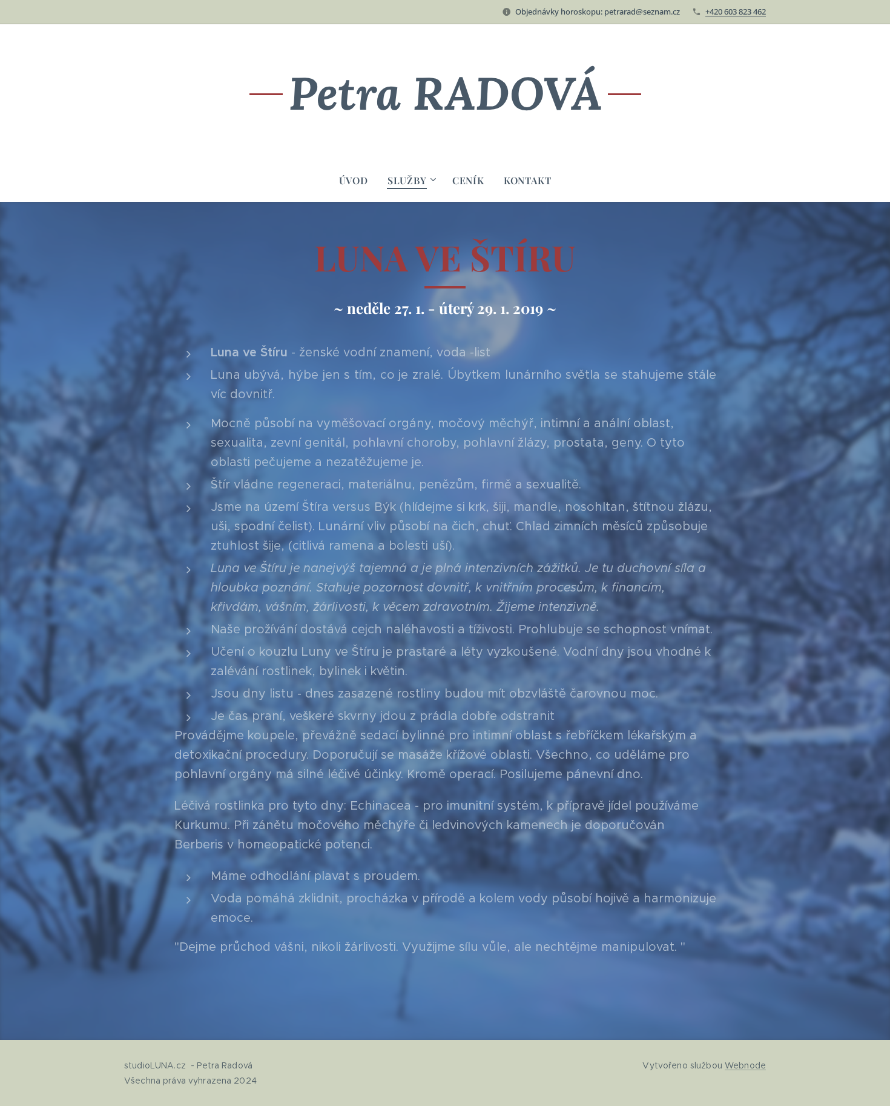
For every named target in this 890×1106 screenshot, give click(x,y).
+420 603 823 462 (735, 11)
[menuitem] (358, 180)
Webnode (745, 1065)
